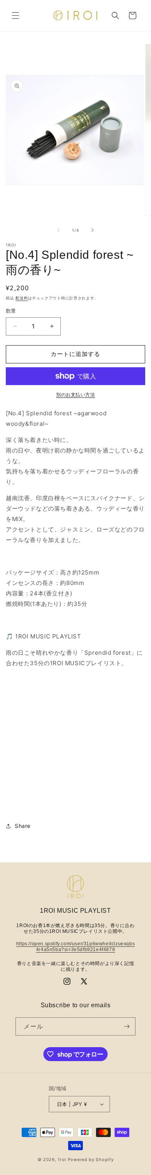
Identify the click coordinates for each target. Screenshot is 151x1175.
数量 (11, 311)
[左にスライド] (58, 230)
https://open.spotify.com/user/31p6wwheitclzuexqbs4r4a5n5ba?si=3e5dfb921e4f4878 (75, 947)
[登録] (126, 1026)
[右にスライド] (92, 230)
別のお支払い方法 (75, 394)
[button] (15, 15)
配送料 (21, 298)
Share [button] (23, 825)
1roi (62, 1159)
